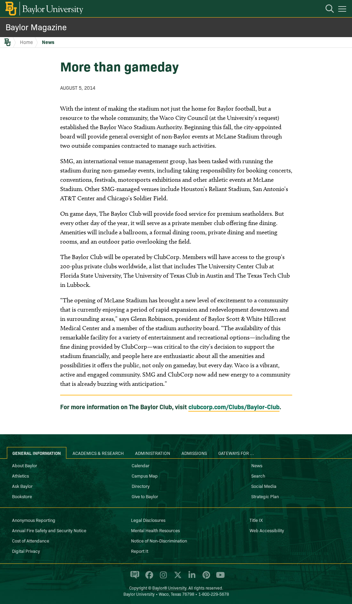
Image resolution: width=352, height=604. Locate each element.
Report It (139, 551)
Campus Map (145, 475)
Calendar (141, 465)
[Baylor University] (44, 8)
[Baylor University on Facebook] (148, 578)
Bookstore (22, 496)
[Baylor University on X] (176, 578)
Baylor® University (169, 588)
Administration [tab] (152, 453)
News (48, 41)
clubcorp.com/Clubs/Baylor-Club (233, 406)
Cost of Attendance (30, 540)
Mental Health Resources (155, 530)
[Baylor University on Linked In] (191, 578)
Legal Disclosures (148, 520)
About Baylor (24, 465)
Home (26, 41)
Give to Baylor (145, 496)
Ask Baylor (22, 486)
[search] (326, 9)
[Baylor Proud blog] (133, 578)
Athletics (20, 475)
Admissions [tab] (194, 453)
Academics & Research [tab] (98, 453)
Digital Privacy (26, 551)
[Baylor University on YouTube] (218, 578)
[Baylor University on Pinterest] (205, 578)
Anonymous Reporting (33, 520)
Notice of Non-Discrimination (159, 540)
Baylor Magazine (36, 26)
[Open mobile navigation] (343, 10)
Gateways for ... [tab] (236, 453)
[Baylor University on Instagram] (162, 578)
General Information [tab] (36, 453)
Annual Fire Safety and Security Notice (49, 530)
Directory (141, 486)
